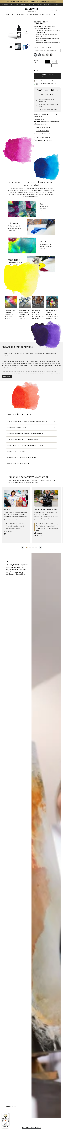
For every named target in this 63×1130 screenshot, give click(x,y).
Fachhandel (23, 4)
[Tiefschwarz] (51, 54)
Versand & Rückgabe (42, 130)
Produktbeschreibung (43, 127)
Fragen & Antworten (7, 4)
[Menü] (8, 1114)
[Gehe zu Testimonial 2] (27, 547)
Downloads (39, 4)
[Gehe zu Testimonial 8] (36, 547)
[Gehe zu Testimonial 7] (35, 547)
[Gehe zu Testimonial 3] (29, 547)
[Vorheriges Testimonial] (22, 548)
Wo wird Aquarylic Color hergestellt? (18, 463)
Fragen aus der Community (44, 140)
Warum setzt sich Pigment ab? (15, 451)
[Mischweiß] (39, 54)
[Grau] (43, 54)
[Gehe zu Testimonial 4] (30, 547)
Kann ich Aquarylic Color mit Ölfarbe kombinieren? (22, 457)
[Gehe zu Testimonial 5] (32, 547)
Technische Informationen (44, 134)
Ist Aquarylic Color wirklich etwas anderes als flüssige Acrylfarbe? (26, 421)
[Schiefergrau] (47, 54)
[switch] (5, 1124)
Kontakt (16, 4)
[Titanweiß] (35, 54)
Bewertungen (31, 4)
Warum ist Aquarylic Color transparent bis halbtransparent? (25, 433)
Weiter (26, 31)
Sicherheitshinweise (43, 137)
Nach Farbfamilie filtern (39, 50)
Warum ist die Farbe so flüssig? (16, 427)
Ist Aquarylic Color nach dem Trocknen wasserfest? (22, 439)
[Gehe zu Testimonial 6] (33, 547)
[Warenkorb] (59, 9)
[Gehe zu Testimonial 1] (26, 547)
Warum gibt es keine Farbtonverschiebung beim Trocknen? (24, 445)
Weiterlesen (6, 376)
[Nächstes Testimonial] (40, 548)
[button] (13, 15)
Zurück (11, 31)
